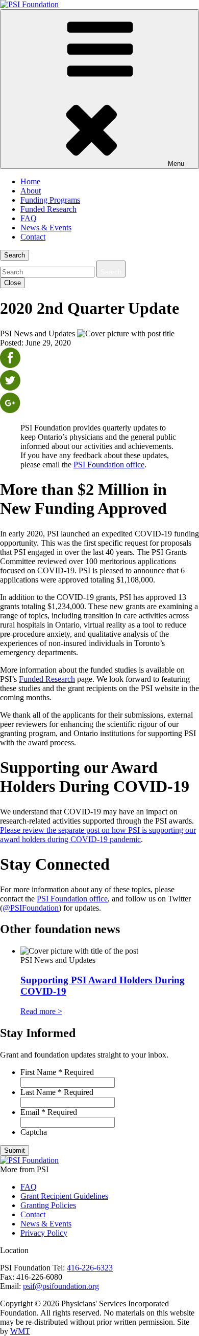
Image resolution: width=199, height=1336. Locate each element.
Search (14, 255)
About (30, 190)
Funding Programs (50, 200)
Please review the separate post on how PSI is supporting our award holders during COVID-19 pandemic (98, 835)
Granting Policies (48, 1205)
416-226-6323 (90, 1267)
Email (48, 1112)
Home (30, 181)
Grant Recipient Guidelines (64, 1196)
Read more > (41, 1011)
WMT (20, 1331)
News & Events (45, 227)
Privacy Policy (43, 1233)
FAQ (28, 218)
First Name (57, 1072)
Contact (32, 236)
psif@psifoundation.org (61, 1286)
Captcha (33, 1132)
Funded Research (48, 209)
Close (12, 283)
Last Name (56, 1092)
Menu (176, 163)
